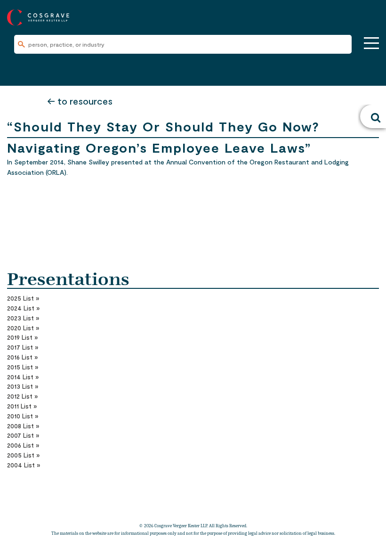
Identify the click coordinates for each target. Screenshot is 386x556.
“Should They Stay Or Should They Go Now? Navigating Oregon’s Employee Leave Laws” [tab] (163, 127)
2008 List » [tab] (23, 426)
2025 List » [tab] (23, 298)
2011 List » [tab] (22, 406)
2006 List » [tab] (23, 445)
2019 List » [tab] (22, 337)
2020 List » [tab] (23, 328)
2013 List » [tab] (22, 386)
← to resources (80, 100)
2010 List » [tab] (22, 416)
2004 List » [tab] (23, 465)
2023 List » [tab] (23, 318)
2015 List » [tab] (22, 367)
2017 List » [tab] (22, 347)
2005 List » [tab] (23, 455)
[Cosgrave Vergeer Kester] (38, 16)
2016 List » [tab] (22, 357)
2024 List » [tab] (23, 308)
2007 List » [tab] (23, 435)
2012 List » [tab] (22, 396)
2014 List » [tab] (23, 377)
